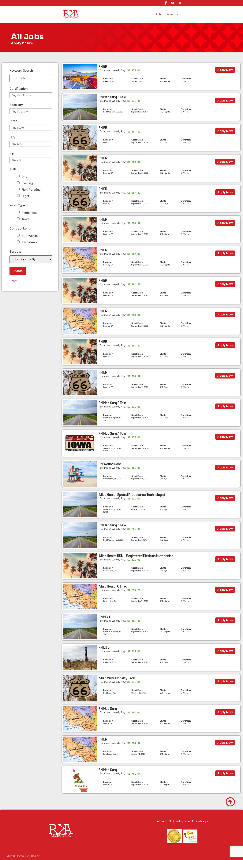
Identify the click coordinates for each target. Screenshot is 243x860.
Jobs (159, 14)
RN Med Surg (108, 708)
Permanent (29, 212)
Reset (13, 281)
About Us (172, 14)
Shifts (163, 78)
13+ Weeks (29, 242)
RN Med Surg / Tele (112, 97)
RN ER (103, 66)
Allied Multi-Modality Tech (117, 678)
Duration (186, 78)
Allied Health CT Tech (114, 586)
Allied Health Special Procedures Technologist (132, 494)
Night (25, 195)
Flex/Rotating (31, 189)
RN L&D (104, 647)
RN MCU (104, 617)
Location (108, 78)
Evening (27, 183)
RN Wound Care (110, 464)
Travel (25, 219)
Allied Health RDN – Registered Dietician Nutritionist (136, 555)
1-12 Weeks (29, 235)
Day (24, 176)
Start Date (137, 78)
